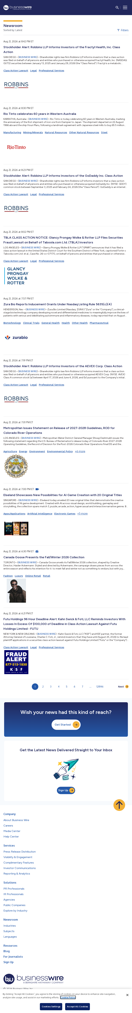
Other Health (80, 322)
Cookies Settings (51, 1006)
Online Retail (33, 575)
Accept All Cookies (77, 1006)
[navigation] (125, 7)
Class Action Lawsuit (15, 70)
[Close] (127, 995)
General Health (50, 322)
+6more (80, 451)
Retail (46, 575)
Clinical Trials (31, 322)
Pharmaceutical (99, 322)
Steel (104, 132)
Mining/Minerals (33, 132)
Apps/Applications (14, 513)
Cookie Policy (67, 997)
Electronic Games (64, 513)
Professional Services (51, 70)
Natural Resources (56, 132)
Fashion (8, 575)
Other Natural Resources (84, 132)
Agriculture (10, 451)
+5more (82, 513)
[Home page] (17, 7)
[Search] (117, 7)
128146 (99, 686)
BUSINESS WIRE (28, 57)
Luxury (19, 575)
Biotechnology (12, 322)
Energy (23, 451)
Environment (37, 451)
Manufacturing (12, 132)
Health (66, 322)
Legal (33, 70)
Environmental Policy (60, 451)
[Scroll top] (119, 805)
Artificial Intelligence (39, 513)
